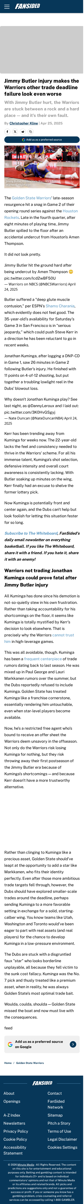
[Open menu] (6, 6)
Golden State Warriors (31, 198)
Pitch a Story (59, 1123)
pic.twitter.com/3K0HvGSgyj (29, 412)
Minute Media (25, 1164)
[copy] (31, 132)
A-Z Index (11, 1115)
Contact (55, 1093)
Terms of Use (59, 1131)
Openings (11, 1101)
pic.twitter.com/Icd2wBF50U (30, 278)
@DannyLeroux (41, 405)
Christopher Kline (23, 123)
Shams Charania (60, 306)
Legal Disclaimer (62, 1139)
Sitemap (55, 1115)
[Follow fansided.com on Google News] (73, 1044)
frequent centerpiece (43, 659)
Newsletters (14, 1123)
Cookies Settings (62, 1147)
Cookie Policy (15, 1139)
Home (8, 1063)
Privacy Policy (15, 1131)
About (8, 1093)
